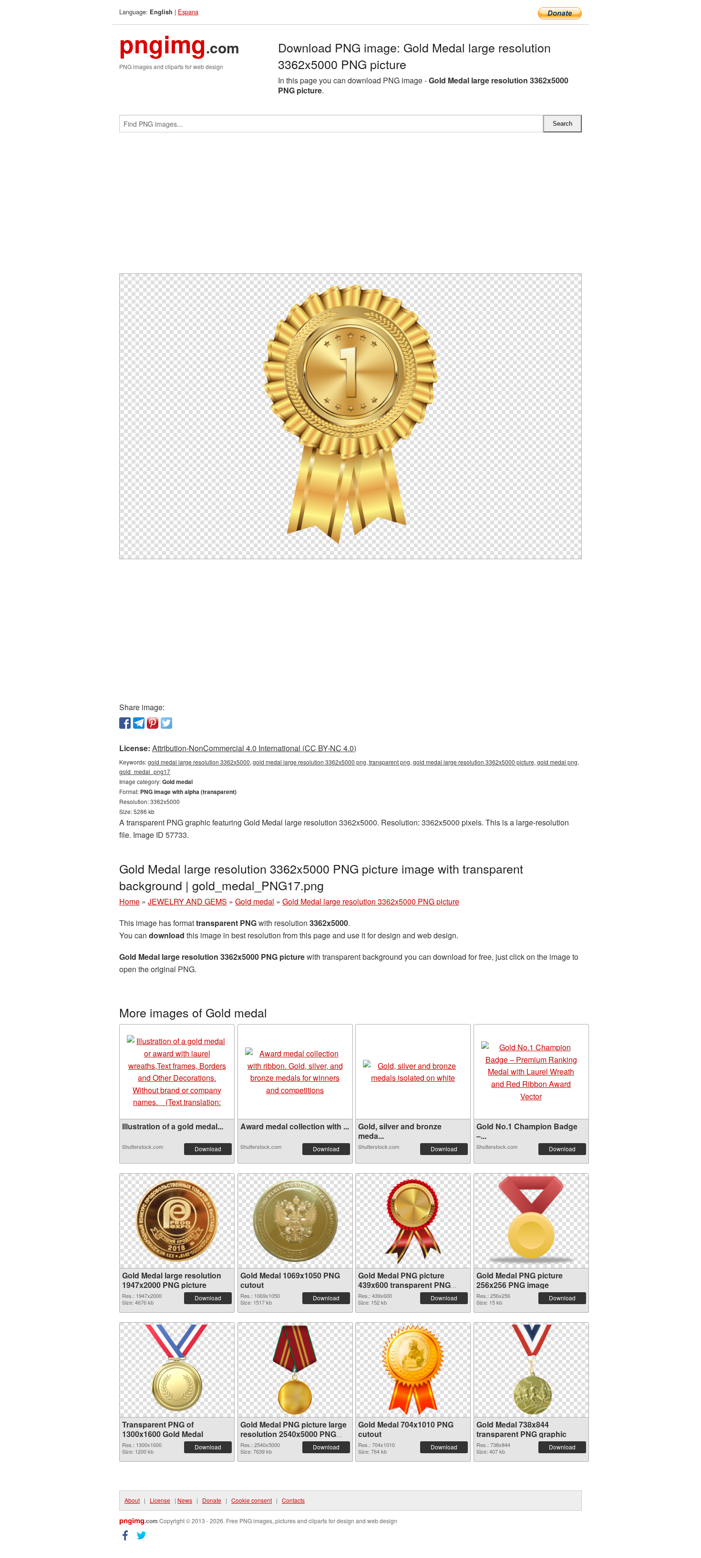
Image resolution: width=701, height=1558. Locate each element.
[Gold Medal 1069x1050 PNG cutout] (295, 1221)
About (132, 1500)
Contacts (293, 1500)
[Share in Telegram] (138, 723)
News (184, 1500)
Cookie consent (251, 1500)
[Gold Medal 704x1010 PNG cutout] (412, 1370)
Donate (211, 1500)
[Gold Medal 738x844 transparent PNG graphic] (531, 1370)
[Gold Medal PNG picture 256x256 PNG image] (531, 1221)
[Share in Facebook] (125, 723)
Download (208, 1149)
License (160, 1500)
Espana (188, 11)
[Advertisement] (350, 206)
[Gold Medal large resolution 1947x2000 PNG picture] (177, 1221)
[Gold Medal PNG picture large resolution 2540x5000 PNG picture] (295, 1370)
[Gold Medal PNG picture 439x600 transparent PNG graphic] (413, 1221)
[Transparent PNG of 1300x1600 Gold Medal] (177, 1370)
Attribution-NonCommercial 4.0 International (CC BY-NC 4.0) (254, 748)
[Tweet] (166, 723)
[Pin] (152, 723)
